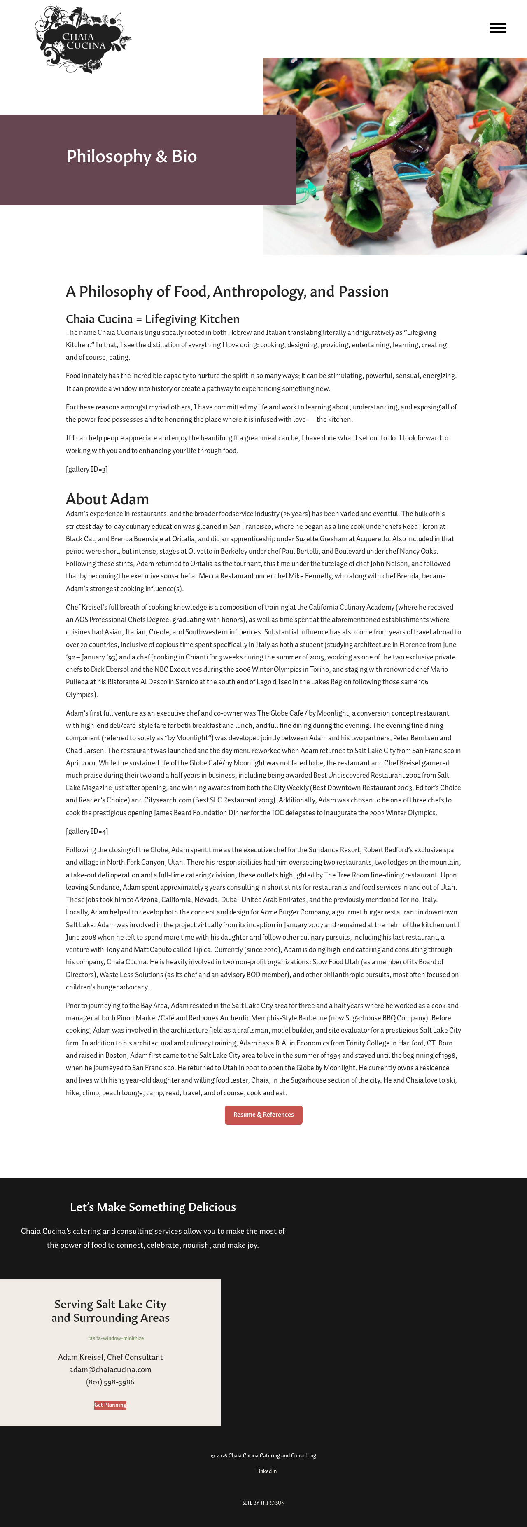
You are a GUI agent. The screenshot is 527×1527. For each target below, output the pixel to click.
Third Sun (272, 1503)
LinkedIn (266, 1471)
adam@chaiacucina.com (110, 1369)
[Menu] (498, 28)
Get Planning (110, 1405)
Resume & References (263, 1115)
